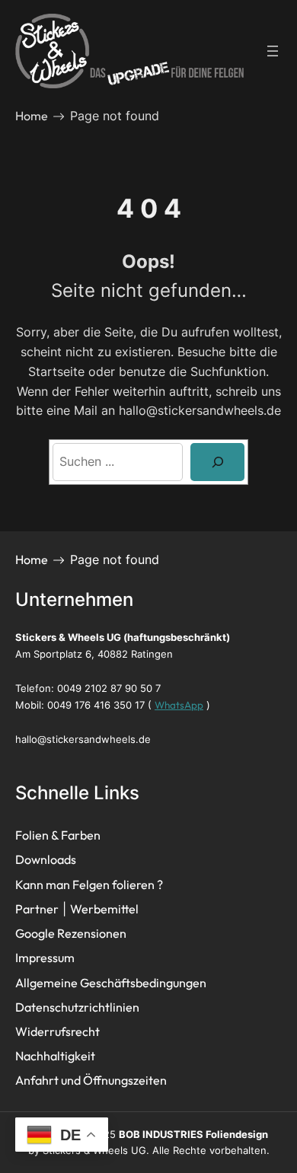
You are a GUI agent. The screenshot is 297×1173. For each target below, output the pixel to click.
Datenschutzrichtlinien (77, 1007)
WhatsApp (179, 705)
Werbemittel (104, 908)
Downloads (45, 859)
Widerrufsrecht (57, 1031)
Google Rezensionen (70, 933)
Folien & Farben (58, 835)
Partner (37, 908)
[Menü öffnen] (272, 51)
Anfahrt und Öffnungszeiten (91, 1080)
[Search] (217, 461)
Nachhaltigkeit (55, 1055)
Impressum (45, 957)
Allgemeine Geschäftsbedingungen (110, 982)
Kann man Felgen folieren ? (89, 884)
